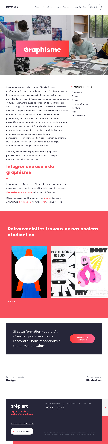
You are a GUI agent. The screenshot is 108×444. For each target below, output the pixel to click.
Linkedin (58, 407)
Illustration (25, 202)
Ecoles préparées (79, 7)
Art (44, 202)
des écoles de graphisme (19, 192)
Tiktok (52, 407)
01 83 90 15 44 (85, 403)
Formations (48, 7)
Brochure (94, 7)
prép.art (12, 6)
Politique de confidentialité (22, 424)
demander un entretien (82, 338)
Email (63, 407)
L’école (37, 7)
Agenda (66, 7)
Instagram (47, 407)
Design (47, 198)
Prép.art (19, 406)
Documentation (23, 431)
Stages (58, 7)
